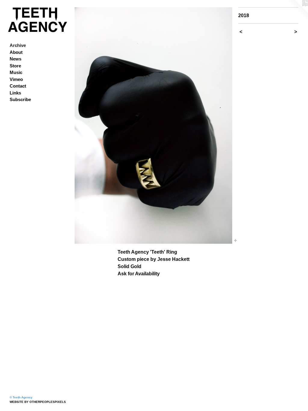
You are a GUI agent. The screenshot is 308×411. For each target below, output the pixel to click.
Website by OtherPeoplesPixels (38, 401)
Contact (18, 85)
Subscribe (20, 99)
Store (15, 65)
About (16, 52)
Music (16, 72)
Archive (18, 45)
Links (15, 92)
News (15, 58)
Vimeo (16, 79)
